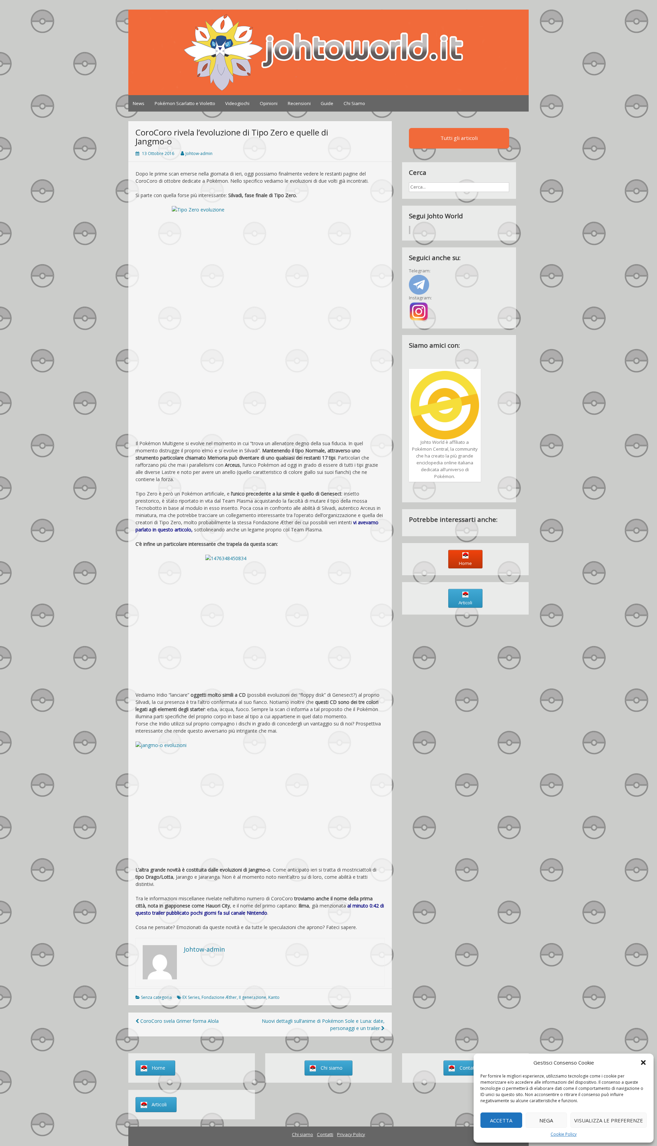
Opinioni (269, 103)
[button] (643, 1062)
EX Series (190, 997)
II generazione (252, 997)
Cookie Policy (564, 1134)
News (138, 103)
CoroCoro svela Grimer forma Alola (179, 1021)
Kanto (274, 997)
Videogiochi (237, 103)
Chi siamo (302, 1134)
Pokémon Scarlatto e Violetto (185, 103)
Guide (327, 103)
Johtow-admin (198, 153)
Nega (546, 1120)
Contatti (325, 1134)
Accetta (501, 1120)
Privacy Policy (351, 1134)
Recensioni (299, 103)
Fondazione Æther (219, 997)
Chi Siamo (354, 103)
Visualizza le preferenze (608, 1120)
